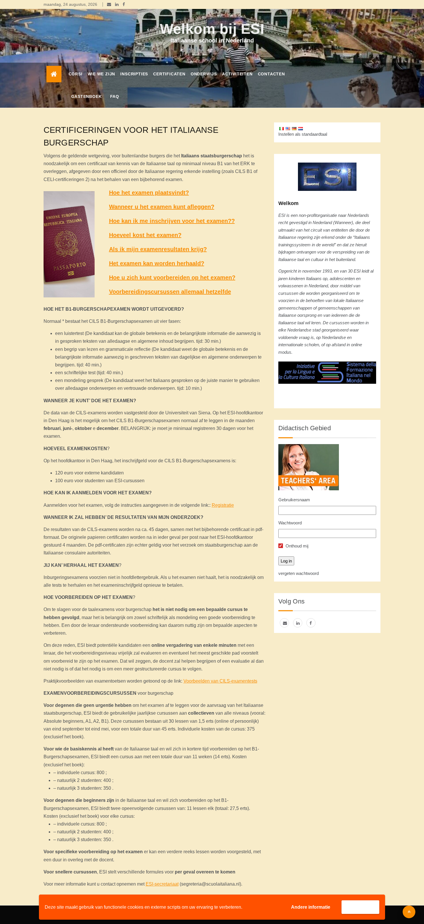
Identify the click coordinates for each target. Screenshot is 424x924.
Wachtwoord (290, 522)
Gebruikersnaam (294, 499)
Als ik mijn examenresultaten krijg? (158, 249)
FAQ (114, 96)
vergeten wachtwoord (298, 573)
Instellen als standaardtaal (302, 134)
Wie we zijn (101, 74)
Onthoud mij (296, 545)
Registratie (223, 505)
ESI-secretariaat (162, 884)
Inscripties (134, 74)
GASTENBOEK (86, 96)
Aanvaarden (360, 906)
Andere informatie (310, 907)
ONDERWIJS (204, 74)
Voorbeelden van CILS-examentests (220, 681)
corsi (75, 74)
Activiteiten (237, 74)
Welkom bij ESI (212, 29)
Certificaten (169, 74)
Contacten (271, 74)
